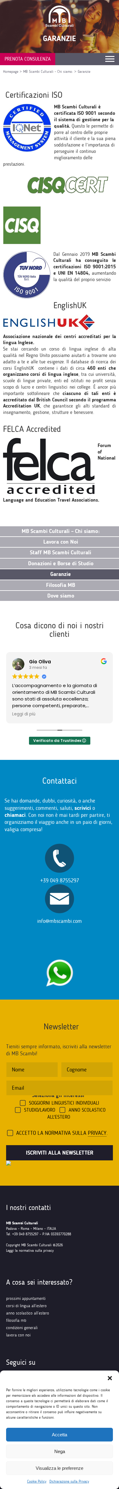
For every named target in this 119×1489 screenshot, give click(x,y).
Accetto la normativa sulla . (62, 1133)
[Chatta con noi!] (59, 956)
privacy (97, 1133)
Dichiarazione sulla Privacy (69, 1481)
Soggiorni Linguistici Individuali (64, 1103)
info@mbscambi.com (59, 921)
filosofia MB (16, 1320)
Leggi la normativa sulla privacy (30, 1250)
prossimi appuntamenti (25, 1298)
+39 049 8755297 (59, 880)
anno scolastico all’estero (27, 1313)
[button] (110, 1378)
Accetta (59, 1434)
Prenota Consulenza (28, 59)
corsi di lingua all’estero (26, 1305)
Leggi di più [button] (23, 714)
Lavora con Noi (18, 1335)
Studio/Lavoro (39, 1110)
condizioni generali (22, 1327)
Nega (59, 1451)
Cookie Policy (36, 1481)
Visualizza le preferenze (59, 1468)
